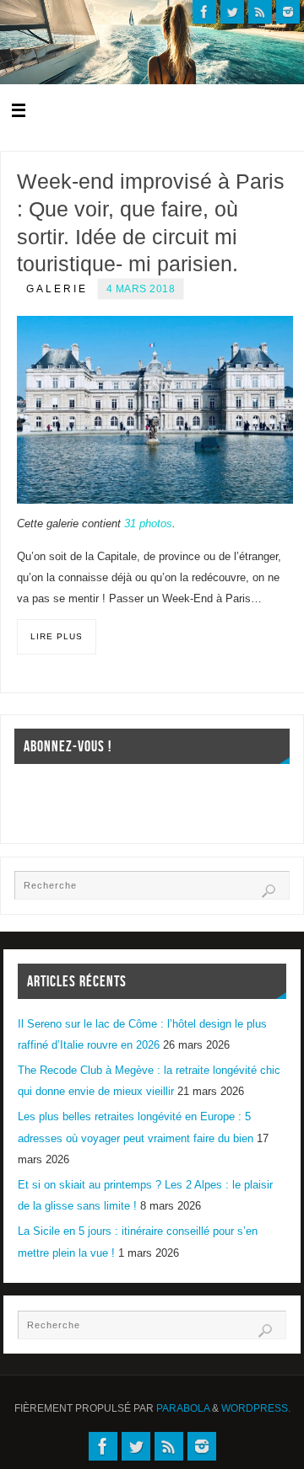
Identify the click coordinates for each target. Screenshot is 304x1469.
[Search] (268, 891)
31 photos (148, 524)
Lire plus (56, 636)
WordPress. (255, 1408)
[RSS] (260, 12)
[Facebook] (204, 12)
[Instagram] (288, 12)
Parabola (182, 1408)
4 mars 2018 (141, 289)
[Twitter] (232, 12)
